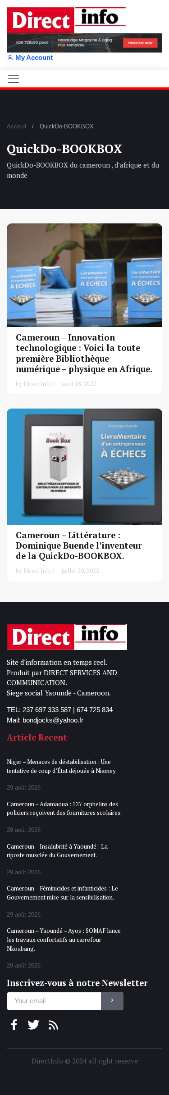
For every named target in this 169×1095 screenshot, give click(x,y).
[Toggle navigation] (13, 78)
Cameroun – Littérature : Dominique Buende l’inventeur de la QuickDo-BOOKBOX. (79, 545)
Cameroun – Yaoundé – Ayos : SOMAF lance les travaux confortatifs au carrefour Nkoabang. (64, 939)
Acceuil (16, 126)
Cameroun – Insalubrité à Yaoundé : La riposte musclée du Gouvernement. (57, 850)
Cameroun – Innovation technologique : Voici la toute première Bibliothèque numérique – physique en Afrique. (84, 353)
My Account (34, 57)
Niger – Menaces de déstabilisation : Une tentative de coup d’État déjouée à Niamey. (62, 766)
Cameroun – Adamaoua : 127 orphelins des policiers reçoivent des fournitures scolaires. (64, 808)
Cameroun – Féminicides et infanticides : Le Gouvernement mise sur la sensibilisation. (62, 892)
